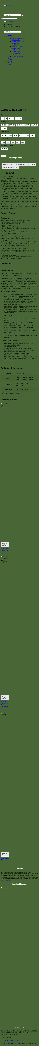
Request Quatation (15, 158)
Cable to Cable (16, 40)
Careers (10, 59)
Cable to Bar (15, 43)
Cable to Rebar (16, 51)
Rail (13, 54)
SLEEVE (4, 121)
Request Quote (4, 544)
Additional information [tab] (10, 167)
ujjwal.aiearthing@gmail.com (9, 1040)
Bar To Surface (16, 50)
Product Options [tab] (20, 164)
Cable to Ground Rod (18, 41)
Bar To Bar (15, 45)
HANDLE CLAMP (7, 145)
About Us (11, 36)
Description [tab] (31, 164)
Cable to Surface (16, 48)
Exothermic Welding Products (16, 38)
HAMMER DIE (6, 132)
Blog (9, 58)
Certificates (11, 61)
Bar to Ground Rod (17, 46)
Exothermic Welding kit (18, 56)
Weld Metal (4, 138)
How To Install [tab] (7, 164)
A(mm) (3, 115)
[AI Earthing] (8, 5)
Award (10, 63)
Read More (8, 880)
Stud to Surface (16, 53)
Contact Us (11, 64)
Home (10, 35)
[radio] (2, 118)
